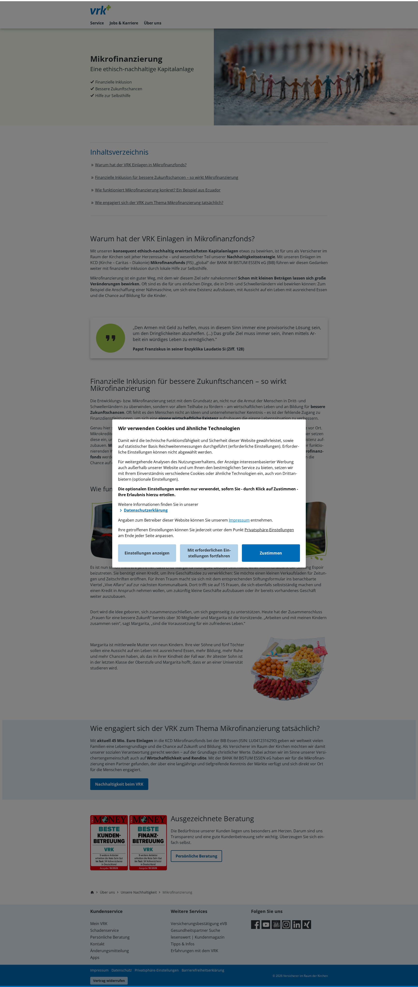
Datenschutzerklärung (146, 510)
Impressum (239, 520)
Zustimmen (271, 553)
